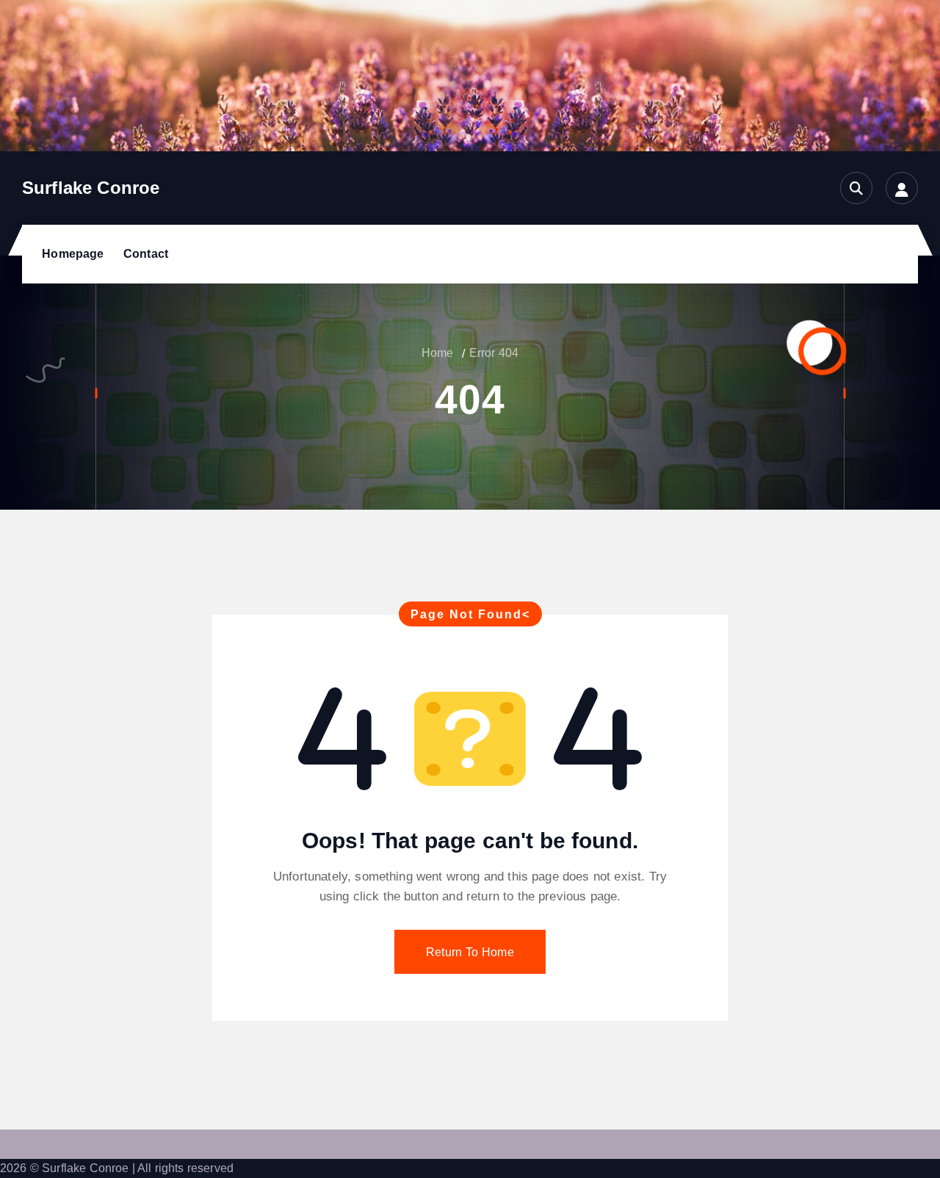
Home (438, 353)
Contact (145, 253)
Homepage (73, 253)
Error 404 (493, 353)
